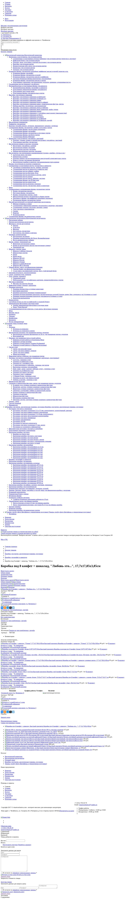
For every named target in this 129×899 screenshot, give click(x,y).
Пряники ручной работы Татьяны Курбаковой (29, 343)
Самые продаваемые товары (10, 723)
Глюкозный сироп (19, 278)
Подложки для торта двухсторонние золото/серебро (30, 416)
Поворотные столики (20, 156)
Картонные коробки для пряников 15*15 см (28, 477)
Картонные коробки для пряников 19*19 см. (28, 476)
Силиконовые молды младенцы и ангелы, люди (29, 175)
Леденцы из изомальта (20, 329)
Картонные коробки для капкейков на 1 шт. (28, 456)
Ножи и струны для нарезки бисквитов (26, 160)
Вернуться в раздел (7, 580)
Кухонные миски (19, 215)
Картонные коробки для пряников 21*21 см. (28, 468)
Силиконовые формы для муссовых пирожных (29, 129)
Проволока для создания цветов (24, 68)
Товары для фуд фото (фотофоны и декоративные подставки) (26, 764)
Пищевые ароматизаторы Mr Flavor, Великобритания (31, 238)
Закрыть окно (5, 717)
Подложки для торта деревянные (24, 418)
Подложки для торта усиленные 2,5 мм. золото (29, 425)
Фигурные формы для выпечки (23, 193)
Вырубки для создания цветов (23, 64)
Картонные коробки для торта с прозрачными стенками (32, 441)
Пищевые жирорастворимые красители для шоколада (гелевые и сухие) (37, 296)
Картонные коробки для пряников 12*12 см (28, 467)
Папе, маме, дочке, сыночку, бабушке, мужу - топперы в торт (34, 369)
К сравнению (7, 602)
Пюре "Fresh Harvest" (20, 307)
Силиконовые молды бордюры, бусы (25, 173)
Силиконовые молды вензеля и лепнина (27, 184)
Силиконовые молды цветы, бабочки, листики (29, 178)
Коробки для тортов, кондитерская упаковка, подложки (24, 762)
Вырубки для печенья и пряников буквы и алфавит (30, 102)
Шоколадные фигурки (20, 396)
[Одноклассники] (5, 608)
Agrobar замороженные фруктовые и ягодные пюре (30, 305)
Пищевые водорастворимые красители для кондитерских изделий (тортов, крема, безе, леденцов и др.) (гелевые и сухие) (55, 294)
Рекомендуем (9, 523)
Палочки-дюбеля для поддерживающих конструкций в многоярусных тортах (39, 158)
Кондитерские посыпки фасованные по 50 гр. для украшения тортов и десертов (40, 334)
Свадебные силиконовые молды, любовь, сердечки (30, 167)
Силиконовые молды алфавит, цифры (26, 171)
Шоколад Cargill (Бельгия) (22, 263)
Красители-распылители (21, 298)
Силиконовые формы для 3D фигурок (26, 180)
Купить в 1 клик (19, 598)
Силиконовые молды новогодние (24, 182)
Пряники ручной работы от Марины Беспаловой (30, 345)
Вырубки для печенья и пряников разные (27, 111)
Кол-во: (3, 840)
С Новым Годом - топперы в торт (24, 376)
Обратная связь (6, 826)
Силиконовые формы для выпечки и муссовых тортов (31, 133)
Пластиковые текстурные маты (23, 91)
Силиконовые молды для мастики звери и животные (31, 185)
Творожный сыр (18, 247)
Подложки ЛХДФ (19, 421)
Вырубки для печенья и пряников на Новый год (29, 98)
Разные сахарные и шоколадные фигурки (27, 392)
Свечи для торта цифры (21, 352)
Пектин (15, 225)
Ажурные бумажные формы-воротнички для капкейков (32, 78)
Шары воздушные (19, 354)
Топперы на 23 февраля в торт (23, 370)
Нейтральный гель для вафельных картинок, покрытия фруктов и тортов (38, 280)
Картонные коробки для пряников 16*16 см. (28, 470)
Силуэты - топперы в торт (22, 360)
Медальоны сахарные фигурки (23, 398)
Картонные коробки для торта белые (25, 438)
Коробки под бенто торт (21, 434)
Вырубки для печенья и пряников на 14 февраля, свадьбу (32, 120)
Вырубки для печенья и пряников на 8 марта (28, 117)
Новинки (8, 517)
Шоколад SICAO (18, 258)
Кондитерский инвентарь (13, 756)
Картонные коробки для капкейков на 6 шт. (28, 450)
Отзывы (7, 4)
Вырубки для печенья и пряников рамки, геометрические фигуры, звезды (38, 104)
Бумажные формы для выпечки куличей (27, 75)
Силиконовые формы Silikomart (24, 137)
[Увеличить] (25, 589)
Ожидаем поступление (13, 526)
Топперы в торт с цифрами (22, 374)
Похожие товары (6, 585)
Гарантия (8, 13)
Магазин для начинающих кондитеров (14, 25)
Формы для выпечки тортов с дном (25, 195)
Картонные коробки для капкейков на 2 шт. (28, 454)
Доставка (8, 10)
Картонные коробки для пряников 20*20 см (28, 472)
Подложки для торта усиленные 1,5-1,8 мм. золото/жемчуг (33, 414)
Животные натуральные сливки (24, 244)
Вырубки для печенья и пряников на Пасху (28, 115)
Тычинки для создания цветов (23, 69)
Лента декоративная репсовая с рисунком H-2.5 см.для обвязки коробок (37, 505)
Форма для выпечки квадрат (22, 191)
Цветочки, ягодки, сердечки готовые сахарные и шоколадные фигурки (37, 399)
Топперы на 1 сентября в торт (23, 363)
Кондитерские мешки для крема (24, 147)
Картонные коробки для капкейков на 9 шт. (28, 448)
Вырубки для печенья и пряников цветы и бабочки (30, 108)
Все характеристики (8, 617)
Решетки (16, 213)
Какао (15, 254)
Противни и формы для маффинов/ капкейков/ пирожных (33, 198)
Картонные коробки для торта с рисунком (27, 436)
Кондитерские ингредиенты (14, 758)
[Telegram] (13, 608)
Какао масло (17, 256)
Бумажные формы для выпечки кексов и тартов (29, 80)
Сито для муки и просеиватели (23, 209)
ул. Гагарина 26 (6, 36)
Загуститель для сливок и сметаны (25, 233)
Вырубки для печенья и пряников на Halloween (29, 97)
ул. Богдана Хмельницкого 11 (11, 38)
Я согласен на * (20, 873)
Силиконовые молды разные (23, 176)
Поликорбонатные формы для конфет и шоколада (30, 88)
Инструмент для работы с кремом (24, 146)
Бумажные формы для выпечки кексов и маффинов (30, 77)
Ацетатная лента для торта (22, 155)
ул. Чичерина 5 (6, 35)
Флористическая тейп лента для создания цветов (29, 66)
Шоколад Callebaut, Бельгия (22, 251)
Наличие (4, 587)
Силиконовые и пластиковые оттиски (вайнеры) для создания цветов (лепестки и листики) (44, 59)
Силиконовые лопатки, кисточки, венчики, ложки (30, 207)
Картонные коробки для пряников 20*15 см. (28, 465)
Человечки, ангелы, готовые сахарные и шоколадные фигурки (34, 387)
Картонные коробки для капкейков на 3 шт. (28, 458)
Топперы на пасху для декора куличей (26, 378)
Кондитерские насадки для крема (24, 149)
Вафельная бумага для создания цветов (26, 60)
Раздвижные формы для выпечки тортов (27, 200)
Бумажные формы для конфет (23, 73)
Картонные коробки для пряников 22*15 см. (28, 474)
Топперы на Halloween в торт (23, 361)
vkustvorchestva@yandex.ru (88, 805)
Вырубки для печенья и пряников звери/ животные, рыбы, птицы (35, 109)
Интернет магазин (7, 31)
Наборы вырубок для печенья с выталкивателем (29, 106)
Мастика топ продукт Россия (23, 283)
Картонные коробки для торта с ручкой (26, 443)
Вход (6, 18)
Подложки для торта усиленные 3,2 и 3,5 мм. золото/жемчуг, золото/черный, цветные (42, 410)
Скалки (15, 211)
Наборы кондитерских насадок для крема (27, 151)
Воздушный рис (18, 336)
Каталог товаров (6, 51)
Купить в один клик (23, 875)
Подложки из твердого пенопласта (25, 423)
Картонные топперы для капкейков (25, 367)
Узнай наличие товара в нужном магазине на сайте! (18, 533)
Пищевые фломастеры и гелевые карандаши (28, 289)
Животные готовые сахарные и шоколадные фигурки (31, 389)
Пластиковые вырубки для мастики (25, 142)
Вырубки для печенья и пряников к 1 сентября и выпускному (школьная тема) (40, 113)
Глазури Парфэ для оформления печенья (27, 269)
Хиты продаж (9, 519)
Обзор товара (5, 582)
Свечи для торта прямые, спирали (24, 351)
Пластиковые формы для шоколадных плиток (28, 93)
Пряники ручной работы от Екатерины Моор (28, 340)
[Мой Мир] (7, 608)
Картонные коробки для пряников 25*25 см (28, 481)
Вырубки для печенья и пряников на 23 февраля (29, 118)
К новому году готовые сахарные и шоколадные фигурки (33, 385)
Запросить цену (18, 892)
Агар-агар (16, 227)
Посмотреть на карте (67, 811)
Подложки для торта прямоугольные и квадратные (30, 412)
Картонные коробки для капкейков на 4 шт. (28, 452)
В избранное (15, 600)
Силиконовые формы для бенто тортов (26, 135)
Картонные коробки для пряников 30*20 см (28, 483)
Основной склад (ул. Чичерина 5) (12, 693)
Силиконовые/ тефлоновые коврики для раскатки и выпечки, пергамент (38, 205)
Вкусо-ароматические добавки (23, 240)
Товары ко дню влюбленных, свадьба (14, 621)
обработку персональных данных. (24, 873)
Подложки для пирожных (22, 419)
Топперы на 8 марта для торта (23, 372)
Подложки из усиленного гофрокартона (27, 427)
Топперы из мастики (20, 394)
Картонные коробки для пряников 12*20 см (28, 479)
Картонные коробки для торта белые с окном (28, 439)
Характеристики (6, 583)
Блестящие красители (20, 291)
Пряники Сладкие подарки (22, 341)
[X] (10, 608)
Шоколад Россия (18, 260)
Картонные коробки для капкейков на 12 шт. (28, 447)
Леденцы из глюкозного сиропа (24, 331)
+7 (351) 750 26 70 (7, 828)
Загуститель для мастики (21, 231)
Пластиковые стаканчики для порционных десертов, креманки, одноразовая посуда (42, 82)
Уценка (7, 524)
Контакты (8, 6)
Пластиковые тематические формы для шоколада (30, 89)
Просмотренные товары (9, 721)
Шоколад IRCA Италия (21, 265)
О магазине (9, 11)
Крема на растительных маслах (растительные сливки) (32, 245)
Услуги (7, 8)
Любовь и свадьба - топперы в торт (25, 380)
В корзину (13, 594)
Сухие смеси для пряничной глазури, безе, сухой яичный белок (35, 271)
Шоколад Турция (19, 262)
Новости (4, 530)
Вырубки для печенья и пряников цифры (27, 100)
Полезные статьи (11, 15)
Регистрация (9, 20)
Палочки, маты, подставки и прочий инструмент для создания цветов (37, 62)
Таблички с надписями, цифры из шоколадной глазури (32, 390)
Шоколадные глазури (20, 253)
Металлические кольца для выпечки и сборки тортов (31, 196)
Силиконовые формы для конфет (24, 131)
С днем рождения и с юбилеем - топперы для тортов (31, 365)
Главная (7, 2)
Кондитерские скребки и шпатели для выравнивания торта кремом (36, 162)
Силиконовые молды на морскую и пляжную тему (30, 169)
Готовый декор (10, 760)
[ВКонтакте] (2, 608)
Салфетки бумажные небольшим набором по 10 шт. (30, 499)
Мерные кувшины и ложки (22, 204)
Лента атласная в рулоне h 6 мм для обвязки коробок (31, 503)
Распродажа (9, 521)
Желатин (16, 229)
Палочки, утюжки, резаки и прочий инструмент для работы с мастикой (37, 140)
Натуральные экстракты (21, 236)
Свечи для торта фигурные (22, 349)
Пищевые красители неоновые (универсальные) (29, 292)
